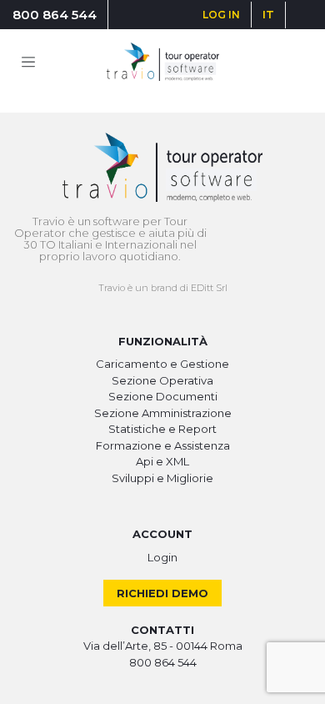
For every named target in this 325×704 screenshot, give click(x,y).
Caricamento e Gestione (162, 363)
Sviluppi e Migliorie (162, 478)
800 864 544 (54, 15)
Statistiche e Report (162, 428)
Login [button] (163, 557)
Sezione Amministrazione (163, 413)
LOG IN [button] (221, 14)
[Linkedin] (303, 15)
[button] (268, 15)
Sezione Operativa (162, 380)
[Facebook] (298, 15)
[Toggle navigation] (28, 61)
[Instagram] (300, 15)
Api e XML (162, 461)
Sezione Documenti (163, 396)
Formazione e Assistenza (163, 445)
